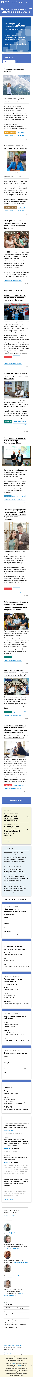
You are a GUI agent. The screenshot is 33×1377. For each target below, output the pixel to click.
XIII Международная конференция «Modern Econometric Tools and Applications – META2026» (12, 831)
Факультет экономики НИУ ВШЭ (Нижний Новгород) (16, 10)
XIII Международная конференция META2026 (15, 24)
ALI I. (5, 1188)
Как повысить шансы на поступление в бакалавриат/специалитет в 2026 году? (16, 672)
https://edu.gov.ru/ (9, 1353)
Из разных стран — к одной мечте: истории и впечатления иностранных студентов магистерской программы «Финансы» (15, 295)
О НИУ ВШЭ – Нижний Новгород (13, 1308)
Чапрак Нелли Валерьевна (20, 1262)
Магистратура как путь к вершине (14, 70)
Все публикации (9, 1199)
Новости (8, 57)
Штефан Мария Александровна (17, 1233)
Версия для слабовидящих (11, 1320)
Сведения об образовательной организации (16, 1314)
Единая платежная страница (11, 1327)
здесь (13, 1363)
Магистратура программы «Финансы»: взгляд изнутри (15, 146)
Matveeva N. (7, 1148)
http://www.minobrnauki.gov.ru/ (12, 1345)
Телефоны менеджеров (10, 1215)
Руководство (7, 1311)
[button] (29, 84)
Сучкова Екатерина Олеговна (13, 1248)
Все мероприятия (9, 841)
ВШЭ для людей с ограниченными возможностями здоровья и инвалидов (15, 1323)
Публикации (8, 1119)
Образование (8, 848)
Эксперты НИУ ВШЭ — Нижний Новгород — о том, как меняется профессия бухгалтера (15, 224)
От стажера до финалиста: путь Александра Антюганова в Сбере (15, 440)
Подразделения (8, 1317)
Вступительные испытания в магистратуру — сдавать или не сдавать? (16, 375)
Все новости (16, 800)
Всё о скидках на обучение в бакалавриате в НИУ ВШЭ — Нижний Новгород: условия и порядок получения (16, 606)
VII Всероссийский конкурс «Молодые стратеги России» (11, 818)
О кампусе (8, 1305)
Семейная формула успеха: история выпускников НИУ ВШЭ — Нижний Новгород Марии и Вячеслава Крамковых (15, 514)
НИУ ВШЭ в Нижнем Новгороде (13, 2)
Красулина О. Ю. (9, 1130)
